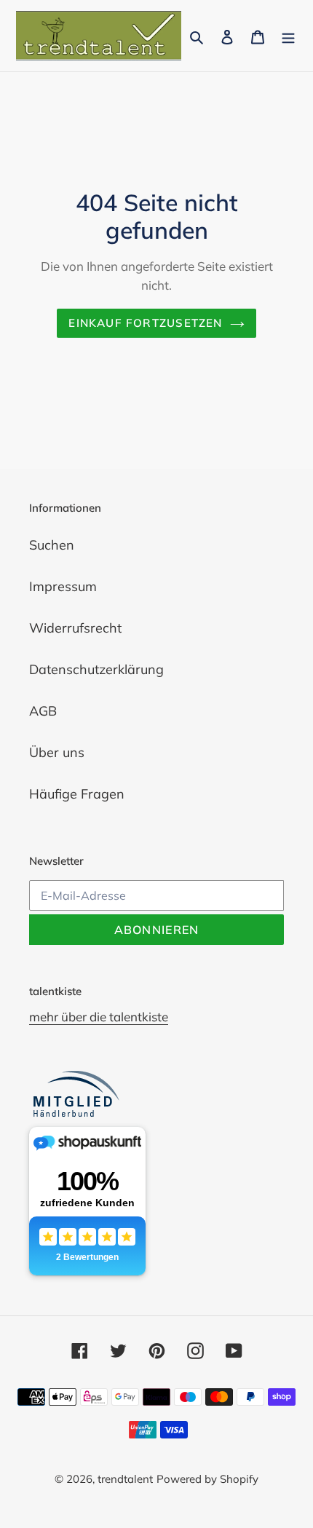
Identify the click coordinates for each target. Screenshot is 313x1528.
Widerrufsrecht (75, 627)
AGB (43, 710)
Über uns (56, 752)
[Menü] (288, 36)
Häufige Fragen (76, 793)
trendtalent (125, 1479)
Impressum (63, 586)
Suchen (51, 545)
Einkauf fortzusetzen (145, 323)
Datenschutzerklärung (96, 669)
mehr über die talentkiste (98, 1016)
